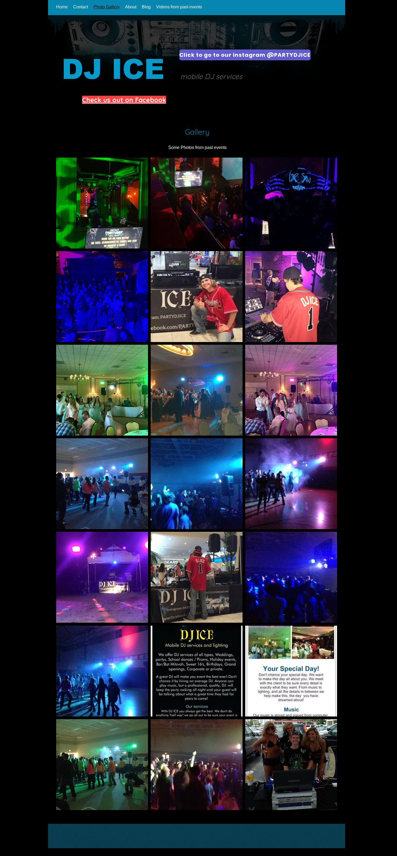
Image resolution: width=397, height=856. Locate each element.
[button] (102, 203)
